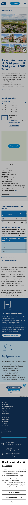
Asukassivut (4, 421)
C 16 (3, 222)
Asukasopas (4, 425)
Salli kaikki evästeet (14, 492)
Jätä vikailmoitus (5, 419)
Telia (17, 190)
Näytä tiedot (14, 502)
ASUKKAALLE (5, 418)
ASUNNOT (4, 403)
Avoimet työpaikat (6, 431)
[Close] (25, 385)
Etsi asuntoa (4, 404)
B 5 (3, 218)
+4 (24, 50)
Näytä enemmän (6, 90)
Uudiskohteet (5, 412)
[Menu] (25, 3)
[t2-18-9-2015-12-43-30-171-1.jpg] (20, 48)
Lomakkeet (4, 423)
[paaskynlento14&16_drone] (14, 23)
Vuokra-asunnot (5, 408)
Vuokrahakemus (14, 390)
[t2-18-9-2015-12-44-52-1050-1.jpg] (20, 38)
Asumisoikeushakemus (14, 387)
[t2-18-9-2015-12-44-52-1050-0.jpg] (7, 38)
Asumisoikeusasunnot (7, 406)
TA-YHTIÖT (4, 429)
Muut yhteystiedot (14, 125)
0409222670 (13, 121)
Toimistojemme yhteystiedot (13, 450)
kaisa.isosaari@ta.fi (17, 123)
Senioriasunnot (5, 410)
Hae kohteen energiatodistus (9, 260)
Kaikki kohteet (5, 413)
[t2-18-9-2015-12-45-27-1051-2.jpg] (7, 48)
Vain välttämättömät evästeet (14, 497)
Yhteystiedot (4, 433)
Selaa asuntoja (14, 393)
